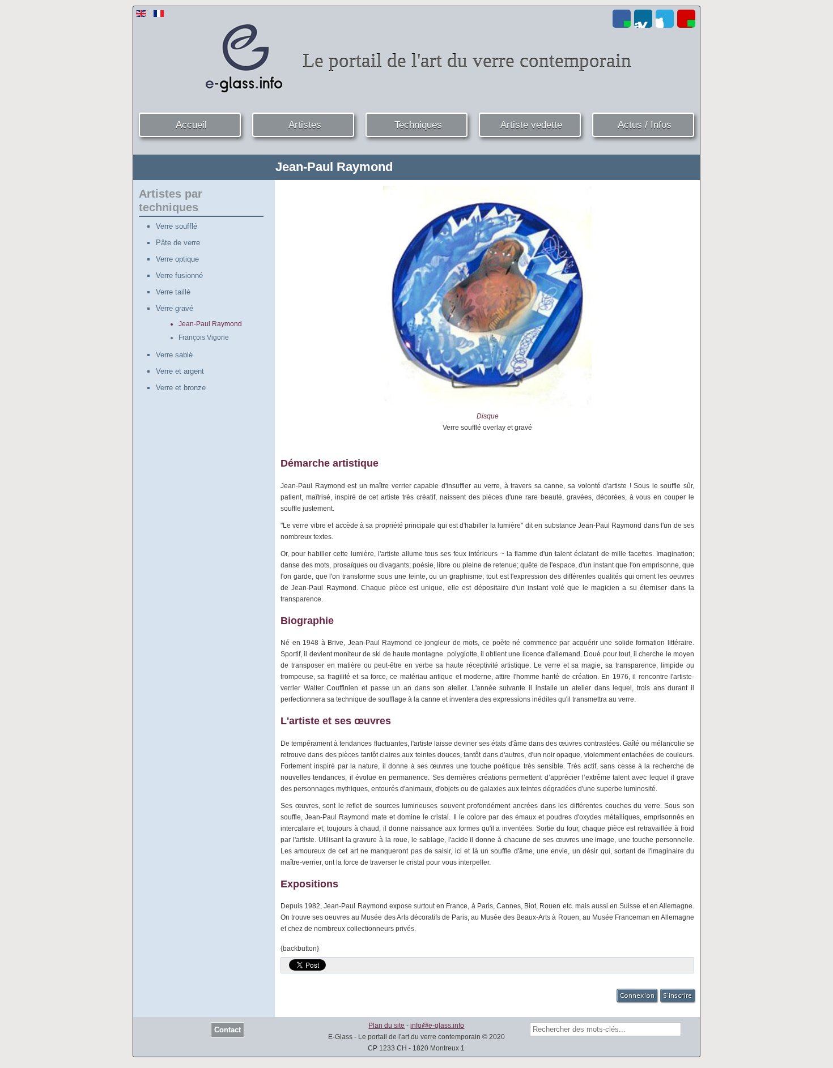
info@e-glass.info (437, 1025)
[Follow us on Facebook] (622, 19)
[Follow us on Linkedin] (643, 19)
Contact (227, 1030)
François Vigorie (203, 337)
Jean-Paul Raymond (210, 324)
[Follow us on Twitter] (665, 19)
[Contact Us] (686, 19)
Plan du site (386, 1025)
